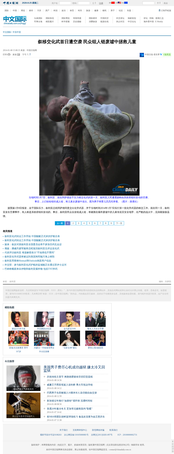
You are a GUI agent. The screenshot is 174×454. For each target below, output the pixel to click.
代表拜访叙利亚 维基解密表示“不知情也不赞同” (30, 252)
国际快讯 (50, 18)
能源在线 (104, 21)
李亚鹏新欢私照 (44, 329)
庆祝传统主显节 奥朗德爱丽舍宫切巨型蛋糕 (70, 377)
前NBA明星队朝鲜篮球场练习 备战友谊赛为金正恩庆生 (76, 416)
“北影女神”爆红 (70, 348)
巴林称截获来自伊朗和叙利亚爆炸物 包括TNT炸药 (31, 269)
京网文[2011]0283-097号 (101, 435)
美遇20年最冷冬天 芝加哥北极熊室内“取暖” (69, 408)
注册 (101, 3)
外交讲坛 (120, 18)
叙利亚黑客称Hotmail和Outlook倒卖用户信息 (28, 260)
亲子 (113, 10)
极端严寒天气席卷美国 (23, 389)
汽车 (39, 10)
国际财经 (93, 18)
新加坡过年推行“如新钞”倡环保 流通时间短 (69, 400)
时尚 (80, 10)
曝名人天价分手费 (95, 329)
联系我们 (113, 430)
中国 (15, 10)
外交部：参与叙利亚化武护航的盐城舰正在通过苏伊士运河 (35, 265)
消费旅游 (93, 21)
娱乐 (64, 10)
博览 (23, 10)
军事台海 (38, 21)
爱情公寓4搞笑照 (95, 348)
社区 (121, 10)
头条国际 (38, 18)
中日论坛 (132, 21)
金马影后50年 (70, 329)
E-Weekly (159, 21)
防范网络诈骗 (98, 430)
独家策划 (132, 18)
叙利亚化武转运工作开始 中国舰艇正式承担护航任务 (32, 236)
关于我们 (63, 430)
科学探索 (66, 21)
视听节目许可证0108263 (51, 435)
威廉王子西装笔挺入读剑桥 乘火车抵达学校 (70, 384)
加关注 (167, 54)
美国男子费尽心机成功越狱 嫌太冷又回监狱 (74, 369)
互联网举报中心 (80, 430)
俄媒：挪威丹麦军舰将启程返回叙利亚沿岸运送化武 (32, 248)
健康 (96, 10)
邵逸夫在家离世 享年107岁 (18, 350)
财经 (31, 10)
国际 (7, 10)
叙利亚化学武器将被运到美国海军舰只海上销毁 (30, 256)
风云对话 (120, 21)
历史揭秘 (77, 21)
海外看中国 (149, 21)
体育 (72, 10)
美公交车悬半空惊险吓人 (23, 416)
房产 (47, 10)
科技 (56, 10)
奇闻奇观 (77, 18)
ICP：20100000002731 (127, 435)
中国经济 (104, 18)
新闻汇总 (159, 18)
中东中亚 (17, 32)
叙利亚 (13, 281)
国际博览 (66, 18)
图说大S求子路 (18, 329)
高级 (166, 3)
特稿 (152, 18)
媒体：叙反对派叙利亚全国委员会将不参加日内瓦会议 (33, 244)
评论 (146, 18)
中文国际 (7, 32)
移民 (104, 10)
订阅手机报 (166, 10)
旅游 (88, 10)
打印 (5, 54)
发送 (15, 54)
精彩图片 (50, 21)
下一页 (119, 223)
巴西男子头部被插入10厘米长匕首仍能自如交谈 (72, 392)
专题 (129, 10)
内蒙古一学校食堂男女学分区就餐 (44, 350)
